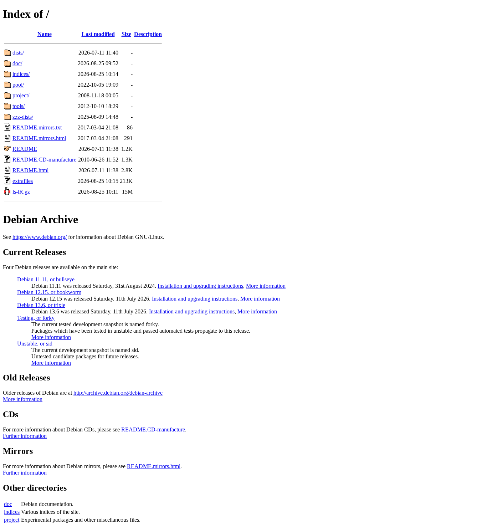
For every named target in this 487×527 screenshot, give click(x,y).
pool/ (18, 85)
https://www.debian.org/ (39, 237)
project (11, 520)
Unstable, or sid (34, 344)
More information (266, 286)
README (24, 149)
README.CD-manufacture (44, 160)
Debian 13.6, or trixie (41, 305)
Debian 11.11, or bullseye (46, 279)
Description (148, 34)
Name (44, 34)
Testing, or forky (36, 318)
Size (126, 34)
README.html (30, 170)
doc (8, 504)
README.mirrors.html (39, 138)
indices (12, 512)
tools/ (18, 106)
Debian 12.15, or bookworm (49, 292)
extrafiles (22, 181)
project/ (20, 95)
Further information (25, 436)
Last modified (98, 34)
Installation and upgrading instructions (200, 286)
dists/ (18, 53)
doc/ (17, 63)
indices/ (21, 74)
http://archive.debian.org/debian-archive (118, 393)
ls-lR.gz (21, 192)
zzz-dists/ (22, 117)
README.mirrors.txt (37, 127)
